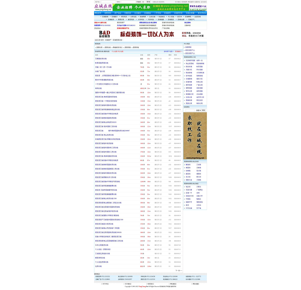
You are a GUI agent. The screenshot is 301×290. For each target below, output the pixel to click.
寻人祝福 (171, 17)
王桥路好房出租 (101, 59)
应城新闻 (105, 17)
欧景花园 (199, 66)
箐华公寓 (189, 91)
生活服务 (137, 13)
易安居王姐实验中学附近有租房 (106, 160)
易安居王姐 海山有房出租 (104, 135)
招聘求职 (108, 13)
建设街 (188, 174)
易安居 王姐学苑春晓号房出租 (106, 190)
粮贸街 (188, 168)
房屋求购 (128, 47)
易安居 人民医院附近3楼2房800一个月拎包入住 (113, 76)
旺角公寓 (199, 82)
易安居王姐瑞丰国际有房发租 (106, 105)
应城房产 (108, 40)
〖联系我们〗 (150, 284)
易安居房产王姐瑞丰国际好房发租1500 (109, 220)
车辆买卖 (127, 13)
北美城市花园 (190, 60)
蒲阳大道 (189, 180)
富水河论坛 (202, 13)
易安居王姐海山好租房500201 (106, 122)
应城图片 (115, 17)
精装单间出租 (100, 258)
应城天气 (191, 19)
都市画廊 (189, 85)
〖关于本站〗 (105, 284)
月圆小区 (189, 69)
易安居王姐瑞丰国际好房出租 (106, 173)
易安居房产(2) (190, 53)
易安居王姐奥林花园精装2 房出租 (107, 169)
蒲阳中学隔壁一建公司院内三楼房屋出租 (110, 92)
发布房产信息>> (169, 51)
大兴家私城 (200, 73)
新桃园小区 (190, 94)
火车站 (198, 205)
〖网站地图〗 (195, 284)
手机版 (168, 286)
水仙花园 (199, 94)
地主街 (188, 187)
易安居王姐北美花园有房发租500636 (108, 232)
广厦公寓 (199, 85)
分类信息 (133, 17)
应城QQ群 (181, 19)
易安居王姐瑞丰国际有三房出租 (106, 148)
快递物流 (162, 17)
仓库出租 (98, 266)
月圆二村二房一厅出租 (103, 67)
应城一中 (189, 193)
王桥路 (198, 168)
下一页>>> (179, 270)
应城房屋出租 (117, 40)
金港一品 (199, 60)
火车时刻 (141, 19)
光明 (198, 193)
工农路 (198, 164)
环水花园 (199, 69)
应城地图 (161, 19)
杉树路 (188, 171)
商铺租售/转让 (118, 47)
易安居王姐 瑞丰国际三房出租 (106, 126)
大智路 (198, 180)
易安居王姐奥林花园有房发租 (106, 118)
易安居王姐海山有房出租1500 (106, 198)
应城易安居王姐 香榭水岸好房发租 (107, 139)
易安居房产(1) (190, 50)
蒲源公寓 (189, 103)
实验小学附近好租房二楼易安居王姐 (108, 237)
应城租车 (111, 19)
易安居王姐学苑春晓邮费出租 (106, 186)
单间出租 (98, 88)
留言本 (179, 17)
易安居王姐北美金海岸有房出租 (106, 211)
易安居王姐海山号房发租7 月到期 (107, 228)
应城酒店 (171, 19)
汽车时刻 (151, 19)
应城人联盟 (190, 13)
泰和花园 (199, 91)
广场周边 (199, 190)
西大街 (198, 177)
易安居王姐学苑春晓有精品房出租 (107, 109)
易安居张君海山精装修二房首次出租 (108, 203)
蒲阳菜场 (199, 202)
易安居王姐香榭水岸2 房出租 (105, 177)
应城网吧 (188, 17)
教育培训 (131, 19)
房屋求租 (136, 47)
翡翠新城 (199, 76)
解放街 (188, 164)
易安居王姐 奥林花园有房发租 (106, 97)
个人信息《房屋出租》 (103, 249)
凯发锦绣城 (200, 63)
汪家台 (198, 187)
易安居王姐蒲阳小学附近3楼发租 (107, 215)
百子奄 (198, 208)
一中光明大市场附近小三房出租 (106, 84)
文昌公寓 (189, 97)
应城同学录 (178, 13)
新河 (187, 205)
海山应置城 (190, 63)
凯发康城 (189, 73)
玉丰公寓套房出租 (101, 245)
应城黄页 (167, 13)
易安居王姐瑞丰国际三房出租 (106, 152)
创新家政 (188, 47)
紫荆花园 (189, 88)
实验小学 (199, 196)
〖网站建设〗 (173, 284)
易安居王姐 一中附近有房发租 (106, 101)
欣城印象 (189, 82)
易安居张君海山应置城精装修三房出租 (109, 241)
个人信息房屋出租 (101, 262)
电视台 (198, 199)
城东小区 (199, 79)
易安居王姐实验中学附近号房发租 (107, 181)
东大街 (188, 177)
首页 (102, 40)
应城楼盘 (147, 13)
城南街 (198, 174)
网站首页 (98, 13)
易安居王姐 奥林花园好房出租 (106, 156)
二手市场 (157, 13)
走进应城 (197, 17)
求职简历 (124, 17)
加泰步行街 (190, 196)
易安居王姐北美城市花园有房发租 (107, 207)
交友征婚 (152, 17)
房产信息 (118, 13)
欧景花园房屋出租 (101, 63)
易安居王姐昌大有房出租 (104, 224)
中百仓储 (189, 208)
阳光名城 (189, 66)
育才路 (198, 171)
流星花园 (199, 88)
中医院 (188, 199)
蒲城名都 (189, 100)
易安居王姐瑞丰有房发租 (104, 143)
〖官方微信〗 (128, 284)
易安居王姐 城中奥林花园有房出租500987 (112, 131)
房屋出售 (121, 19)
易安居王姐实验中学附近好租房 (106, 114)
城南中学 (189, 202)
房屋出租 (108, 47)
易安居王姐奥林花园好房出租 (106, 164)
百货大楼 (189, 190)
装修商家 (143, 17)
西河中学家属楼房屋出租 (104, 80)
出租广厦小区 (100, 71)
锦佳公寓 (199, 103)
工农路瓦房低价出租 (102, 253)
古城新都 (189, 79)
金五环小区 (200, 97)
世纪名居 (199, 100)
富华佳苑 (189, 76)
